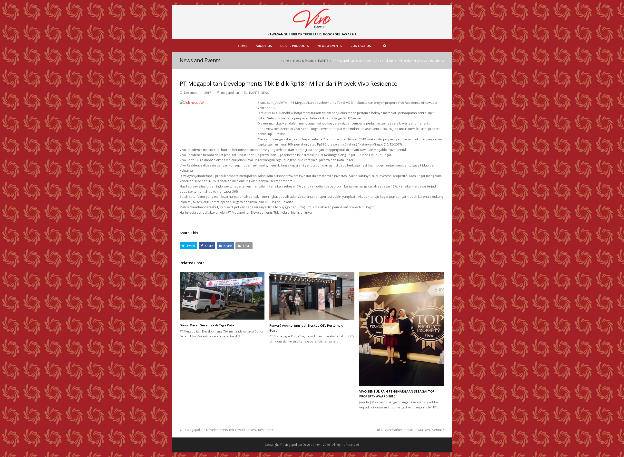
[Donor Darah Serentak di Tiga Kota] (222, 296)
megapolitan (230, 93)
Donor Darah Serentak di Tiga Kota (207, 325)
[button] (188, 245)
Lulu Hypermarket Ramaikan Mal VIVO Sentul (409, 429)
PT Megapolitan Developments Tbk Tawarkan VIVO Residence (228, 429)
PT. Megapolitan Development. (301, 445)
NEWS (265, 93)
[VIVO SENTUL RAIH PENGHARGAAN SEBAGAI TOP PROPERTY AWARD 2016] (401, 329)
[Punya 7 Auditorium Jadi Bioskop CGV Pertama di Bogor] (311, 296)
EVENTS (254, 93)
